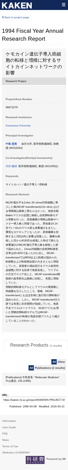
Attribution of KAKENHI (15, 452)
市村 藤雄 (11, 166)
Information (9, 420)
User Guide (9, 427)
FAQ (5, 433)
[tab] (36, 345)
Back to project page (16, 17)
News (5, 439)
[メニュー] (63, 4)
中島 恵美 (11, 143)
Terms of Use (10, 446)
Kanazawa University (18, 125)
